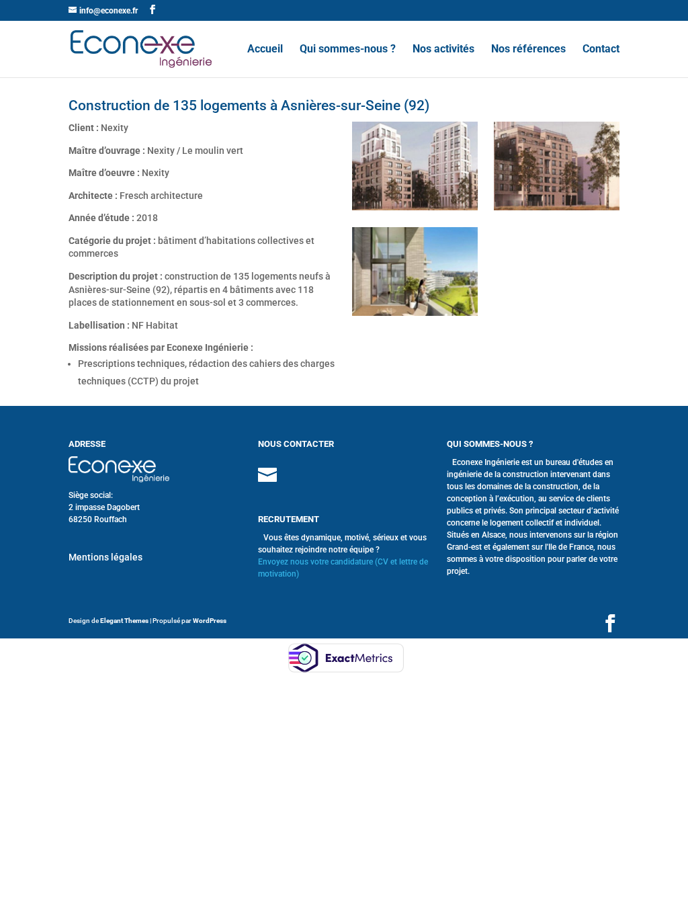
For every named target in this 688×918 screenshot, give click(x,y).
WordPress (209, 620)
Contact (601, 49)
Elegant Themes (124, 620)
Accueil (265, 49)
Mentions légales (105, 557)
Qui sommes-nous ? (348, 49)
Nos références (528, 49)
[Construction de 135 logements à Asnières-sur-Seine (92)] (414, 210)
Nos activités (443, 49)
